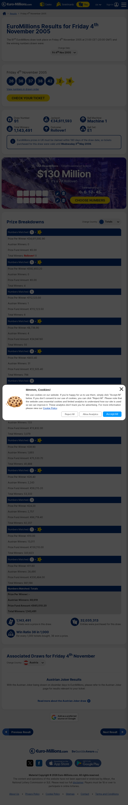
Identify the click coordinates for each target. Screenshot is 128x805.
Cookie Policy (50, 408)
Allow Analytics (90, 414)
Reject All (69, 414)
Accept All (112, 414)
